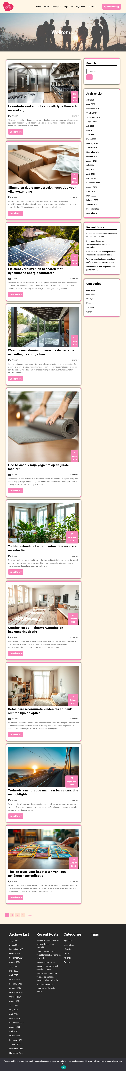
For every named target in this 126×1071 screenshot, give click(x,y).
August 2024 (91, 161)
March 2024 (91, 178)
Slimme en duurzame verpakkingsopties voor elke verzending (98, 244)
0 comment (75, 116)
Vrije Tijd (68, 6)
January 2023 (91, 204)
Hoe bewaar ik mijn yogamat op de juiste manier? (46, 988)
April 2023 (90, 191)
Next (30, 915)
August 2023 (91, 187)
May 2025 (90, 130)
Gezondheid (91, 294)
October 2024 (91, 156)
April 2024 (90, 174)
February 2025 (92, 143)
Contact (91, 6)
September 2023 (93, 183)
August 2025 (91, 122)
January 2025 (91, 148)
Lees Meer (15, 131)
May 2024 (90, 170)
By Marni (15, 116)
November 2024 (92, 152)
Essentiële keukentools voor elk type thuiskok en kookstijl (49, 943)
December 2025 (92, 109)
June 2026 (90, 104)
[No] (123, 1064)
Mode (46, 6)
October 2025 (91, 113)
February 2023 (92, 200)
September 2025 (93, 117)
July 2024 (90, 165)
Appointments (110, 7)
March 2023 (91, 196)
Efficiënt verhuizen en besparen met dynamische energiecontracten (48, 965)
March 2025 (91, 139)
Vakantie (90, 307)
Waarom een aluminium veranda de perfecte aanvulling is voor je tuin (47, 976)
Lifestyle (55, 6)
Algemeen (80, 6)
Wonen (38, 6)
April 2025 (90, 135)
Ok (64, 1067)
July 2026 (90, 100)
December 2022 (92, 209)
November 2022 (92, 213)
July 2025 (90, 126)
